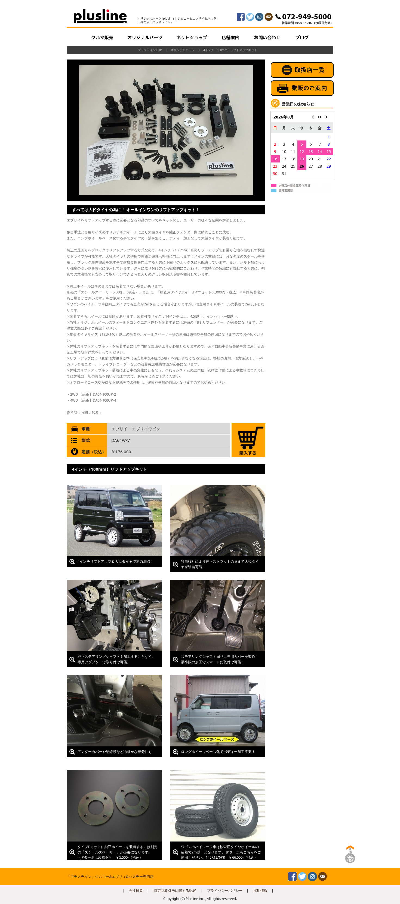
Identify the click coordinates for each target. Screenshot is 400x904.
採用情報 (260, 890)
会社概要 (136, 890)
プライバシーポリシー (224, 890)
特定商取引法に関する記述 (175, 890)
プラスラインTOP (150, 50)
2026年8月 (283, 117)
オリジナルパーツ (183, 50)
